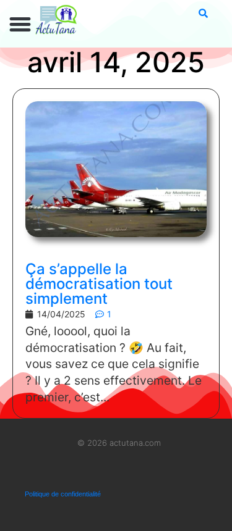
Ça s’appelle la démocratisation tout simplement (99, 283)
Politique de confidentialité (63, 494)
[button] (20, 24)
